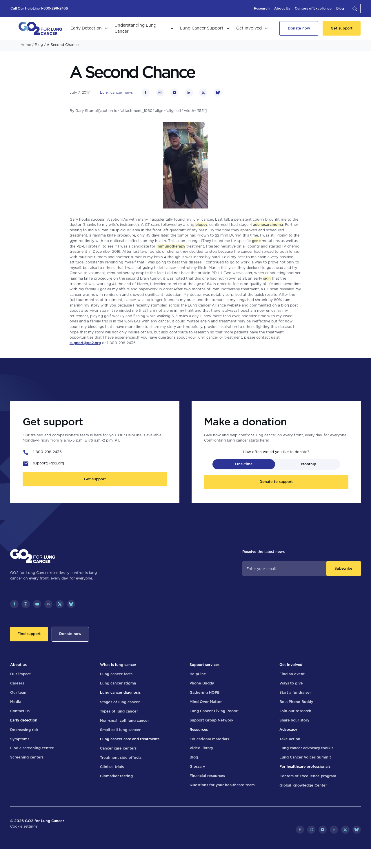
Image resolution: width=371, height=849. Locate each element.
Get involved (290, 664)
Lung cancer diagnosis (120, 692)
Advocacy (288, 729)
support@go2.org (85, 342)
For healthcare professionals (304, 766)
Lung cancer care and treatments (129, 739)
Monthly (308, 464)
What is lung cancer (118, 664)
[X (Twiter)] (60, 604)
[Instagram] (25, 604)
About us (18, 664)
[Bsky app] (71, 604)
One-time (244, 464)
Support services (204, 664)
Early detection (23, 720)
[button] (355, 8)
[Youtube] (37, 604)
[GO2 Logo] (40, 28)
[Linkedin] (48, 604)
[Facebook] (14, 604)
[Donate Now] (298, 28)
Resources (199, 729)
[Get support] (342, 28)
